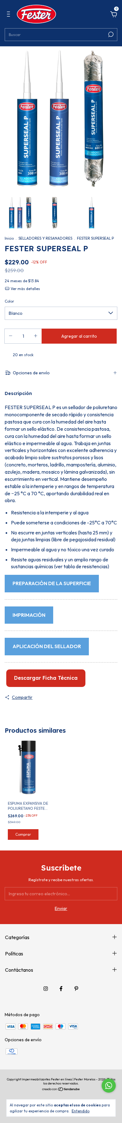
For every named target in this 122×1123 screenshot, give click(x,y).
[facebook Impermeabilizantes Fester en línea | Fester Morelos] (61, 988)
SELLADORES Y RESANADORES (45, 238)
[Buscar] (110, 34)
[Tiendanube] (61, 1090)
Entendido (80, 1111)
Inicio (9, 238)
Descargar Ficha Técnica (46, 678)
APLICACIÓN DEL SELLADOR (47, 646)
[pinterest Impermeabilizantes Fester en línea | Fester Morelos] (76, 988)
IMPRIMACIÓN (29, 615)
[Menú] (9, 15)
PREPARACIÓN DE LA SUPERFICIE (52, 583)
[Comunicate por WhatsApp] (109, 1086)
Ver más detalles (25, 288)
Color (9, 301)
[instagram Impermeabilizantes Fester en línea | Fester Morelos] (45, 988)
